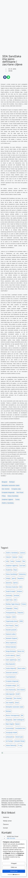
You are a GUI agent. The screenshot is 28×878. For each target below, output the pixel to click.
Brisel (17, 702)
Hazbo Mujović (10, 668)
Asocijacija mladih (11, 732)
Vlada (20, 557)
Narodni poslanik (11, 630)
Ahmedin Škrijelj (19, 741)
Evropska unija (16, 489)
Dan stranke (5, 489)
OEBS (21, 621)
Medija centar (7, 821)
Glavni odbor (22, 668)
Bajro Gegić (9, 724)
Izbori (18, 655)
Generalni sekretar (11, 672)
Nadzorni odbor (11, 634)
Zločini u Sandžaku (8, 503)
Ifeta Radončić (10, 664)
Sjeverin (8, 583)
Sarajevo (19, 591)
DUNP (18, 694)
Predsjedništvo (10, 612)
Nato (16, 625)
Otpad (8, 617)
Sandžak (16, 595)
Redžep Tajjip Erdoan (12, 604)
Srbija (7, 578)
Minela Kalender (11, 647)
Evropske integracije (8, 492)
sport (13, 578)
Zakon (8, 557)
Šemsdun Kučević (11, 587)
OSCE (14, 617)
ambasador (9, 737)
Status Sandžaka (13, 496)
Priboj (3, 496)
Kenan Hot (20, 651)
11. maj (20, 745)
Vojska (14, 557)
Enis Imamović (10, 690)
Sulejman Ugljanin (7, 499)
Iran (19, 660)
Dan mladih (9, 702)
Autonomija (9, 728)
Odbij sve (14, 867)
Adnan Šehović (10, 745)
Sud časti (22, 565)
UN (7, 561)
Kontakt (5, 828)
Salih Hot (9, 600)
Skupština (20, 578)
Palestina (20, 612)
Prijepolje (9, 608)
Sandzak (8, 595)
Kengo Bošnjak (10, 651)
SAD (15, 600)
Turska (17, 499)
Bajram (17, 724)
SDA (20, 587)
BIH (22, 715)
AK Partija (9, 741)
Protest (23, 604)
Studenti (8, 570)
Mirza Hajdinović (11, 642)
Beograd (4, 482)
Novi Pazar (20, 492)
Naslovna (6, 817)
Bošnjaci (12, 482)
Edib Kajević (10, 694)
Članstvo (6, 824)
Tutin (11, 561)
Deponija (8, 698)
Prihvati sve (13, 871)
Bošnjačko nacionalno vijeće (10, 485)
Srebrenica (22, 574)
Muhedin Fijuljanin (11, 638)
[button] (5, 77)
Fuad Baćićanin (10, 677)
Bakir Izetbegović (19, 720)
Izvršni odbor (10, 655)
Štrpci (15, 570)
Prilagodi (13, 863)
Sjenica (15, 583)
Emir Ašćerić (21, 690)
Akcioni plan (19, 737)
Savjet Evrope (10, 591)
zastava (22, 552)
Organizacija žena (11, 621)
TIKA (23, 561)
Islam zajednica (11, 660)
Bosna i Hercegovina (12, 715)
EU (18, 685)
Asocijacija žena (20, 728)
